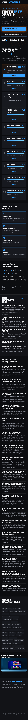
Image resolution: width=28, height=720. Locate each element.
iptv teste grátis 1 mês (18, 629)
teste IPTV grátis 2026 (19, 351)
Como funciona (5, 695)
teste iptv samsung (6, 643)
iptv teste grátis (17, 608)
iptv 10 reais (12, 632)
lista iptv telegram (19, 648)
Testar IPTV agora (12, 28)
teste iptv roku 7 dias (7, 640)
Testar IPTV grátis (6, 705)
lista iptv (12, 614)
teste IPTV (16, 346)
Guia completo (5, 697)
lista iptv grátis (6, 616)
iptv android (15, 645)
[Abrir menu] (25, 2)
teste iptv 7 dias (16, 624)
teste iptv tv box (16, 643)
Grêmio (11, 2)
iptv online (4, 635)
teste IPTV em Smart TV (9, 673)
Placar (3, 692)
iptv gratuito (5, 614)
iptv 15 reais (20, 632)
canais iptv (4, 638)
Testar (13, 75)
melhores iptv (15, 622)
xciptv (11, 648)
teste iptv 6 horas (6, 627)
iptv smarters (5, 648)
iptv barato (4, 632)
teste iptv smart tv (18, 640)
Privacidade (4, 709)
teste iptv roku (12, 638)
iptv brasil (11, 635)
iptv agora (19, 635)
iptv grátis (4, 611)
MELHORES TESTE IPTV (14, 34)
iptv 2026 (16, 619)
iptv (3, 608)
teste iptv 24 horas (17, 627)
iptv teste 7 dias (6, 624)
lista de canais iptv (6, 619)
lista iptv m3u (15, 616)
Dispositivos (4, 707)
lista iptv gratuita (21, 614)
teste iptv (8, 608)
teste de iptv (22, 611)
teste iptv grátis (13, 611)
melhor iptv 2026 (6, 622)
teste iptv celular (6, 645)
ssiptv (21, 645)
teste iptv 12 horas (6, 629)
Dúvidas (3, 699)
